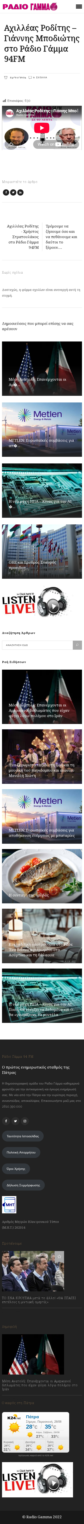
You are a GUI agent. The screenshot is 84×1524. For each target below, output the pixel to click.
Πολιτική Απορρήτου (21, 1152)
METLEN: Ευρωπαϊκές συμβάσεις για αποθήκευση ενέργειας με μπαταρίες (42, 833)
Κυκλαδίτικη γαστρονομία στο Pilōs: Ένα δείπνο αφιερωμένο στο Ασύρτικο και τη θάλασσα (41, 949)
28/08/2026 (15, 1399)
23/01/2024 (17, 77)
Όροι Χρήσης (16, 1169)
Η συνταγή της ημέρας (29, 895)
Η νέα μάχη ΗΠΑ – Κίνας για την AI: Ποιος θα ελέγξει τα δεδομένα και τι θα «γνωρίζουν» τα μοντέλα (41, 1009)
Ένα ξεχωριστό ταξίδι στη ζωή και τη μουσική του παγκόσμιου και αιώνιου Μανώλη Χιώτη (41, 770)
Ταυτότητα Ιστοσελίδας (23, 1136)
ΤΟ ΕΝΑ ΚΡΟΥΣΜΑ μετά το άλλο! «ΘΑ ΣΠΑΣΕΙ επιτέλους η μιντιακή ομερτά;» (39, 1300)
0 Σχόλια (40, 77)
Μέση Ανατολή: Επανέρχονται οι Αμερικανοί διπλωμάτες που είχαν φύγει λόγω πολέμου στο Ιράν (39, 710)
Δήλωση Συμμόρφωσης (23, 1185)
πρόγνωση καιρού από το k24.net (35, 1455)
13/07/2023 (14, 1311)
